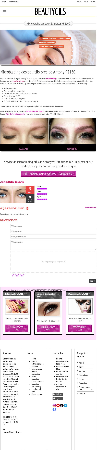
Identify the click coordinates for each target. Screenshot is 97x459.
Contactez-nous (37, 394)
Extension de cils (62, 376)
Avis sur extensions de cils (61, 386)
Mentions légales (62, 366)
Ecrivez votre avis (90, 207)
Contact (82, 393)
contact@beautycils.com (12, 432)
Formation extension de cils (38, 380)
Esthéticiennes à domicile (38, 365)
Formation (83, 383)
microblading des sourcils (35, 111)
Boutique (4, 2)
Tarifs (34, 358)
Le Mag (34, 376)
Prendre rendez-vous (84, 388)
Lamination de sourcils (37, 370)
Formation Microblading (36, 385)
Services (34, 361)
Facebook (79, 2)
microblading (51, 78)
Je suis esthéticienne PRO (13, 2)
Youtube (86, 2)
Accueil (81, 362)
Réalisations (36, 374)
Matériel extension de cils (62, 359)
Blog (58, 369)
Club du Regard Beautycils (15, 114)
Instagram (93, 2)
